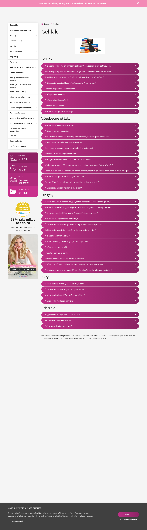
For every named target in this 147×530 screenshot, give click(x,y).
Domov (47, 24)
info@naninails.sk (71, 338)
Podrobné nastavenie (128, 519)
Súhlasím (128, 514)
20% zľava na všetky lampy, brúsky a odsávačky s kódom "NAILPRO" (73, 3)
